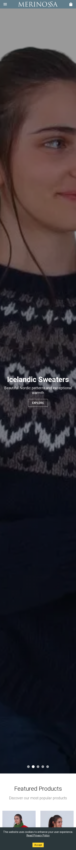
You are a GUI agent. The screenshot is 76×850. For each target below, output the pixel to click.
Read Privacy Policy (38, 835)
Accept (38, 845)
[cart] (71, 4)
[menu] (5, 4)
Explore (38, 403)
